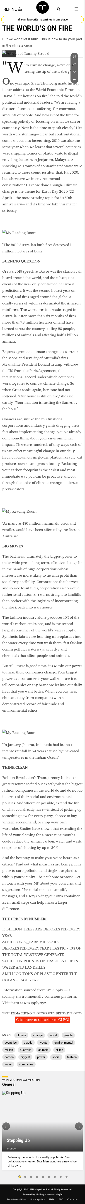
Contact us (72, 1199)
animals (43, 1050)
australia (25, 1050)
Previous (6, 1126)
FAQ (61, 1199)
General (9, 1084)
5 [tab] (43, 1177)
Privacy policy (37, 1199)
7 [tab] (55, 1177)
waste (43, 1042)
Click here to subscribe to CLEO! (42, 1020)
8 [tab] (61, 1177)
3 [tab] (31, 1177)
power (41, 1057)
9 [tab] (67, 1177)
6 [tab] (49, 1177)
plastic (28, 1042)
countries (11, 1042)
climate (21, 1035)
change (38, 1035)
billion (59, 1050)
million (9, 1050)
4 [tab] (37, 1177)
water (8, 1064)
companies (26, 1064)
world (53, 1035)
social (56, 1057)
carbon (9, 1057)
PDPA (52, 1199)
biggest (25, 1057)
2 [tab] (25, 1177)
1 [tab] (19, 1177)
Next (79, 1126)
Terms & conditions (16, 1199)
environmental (63, 1042)
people (68, 1035)
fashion (72, 1057)
